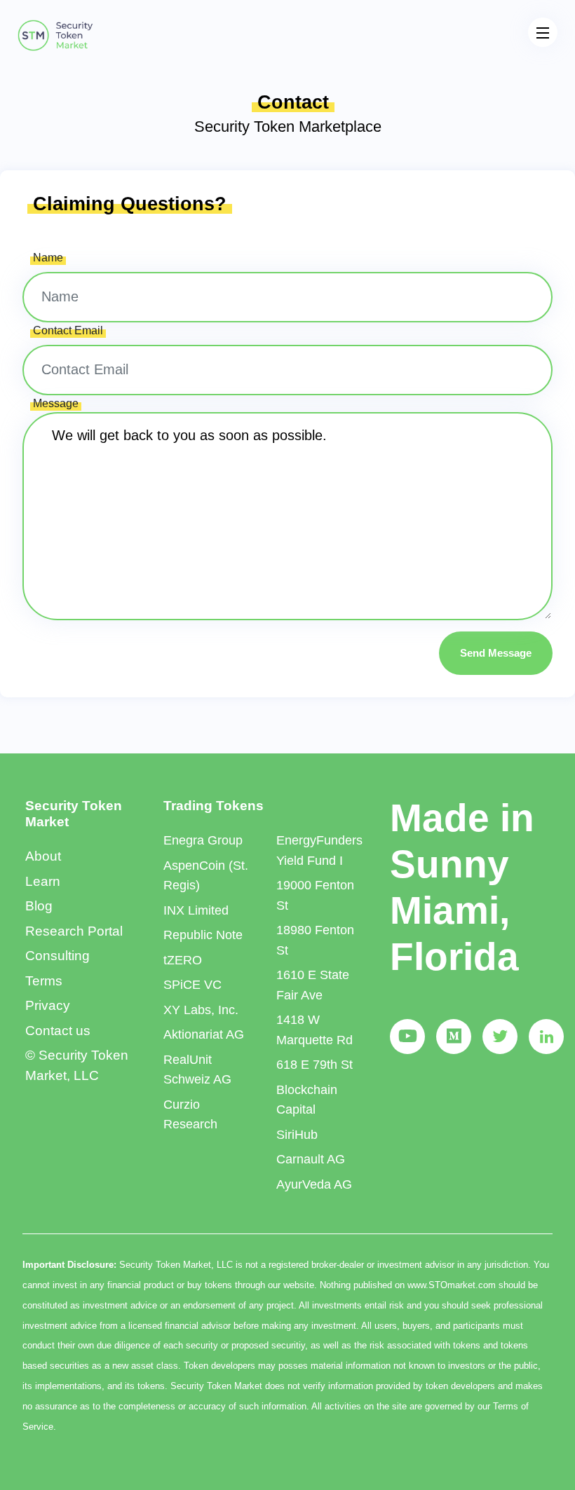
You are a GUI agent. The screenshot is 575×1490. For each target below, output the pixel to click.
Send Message (496, 653)
